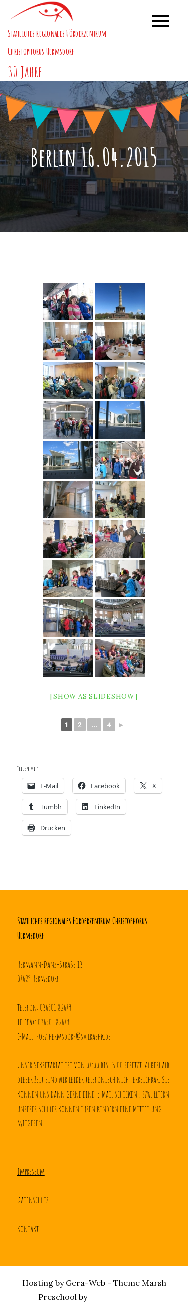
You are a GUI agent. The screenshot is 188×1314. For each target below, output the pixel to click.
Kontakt (28, 1228)
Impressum (31, 1171)
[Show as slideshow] (93, 696)
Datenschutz (33, 1199)
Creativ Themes (119, 1297)
